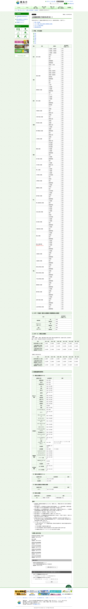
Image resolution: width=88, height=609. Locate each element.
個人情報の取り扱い (40, 597)
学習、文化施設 (37, 22)
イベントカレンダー (21, 55)
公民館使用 (18, 13)
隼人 (35, 41)
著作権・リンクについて (50, 597)
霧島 (35, 39)
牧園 (35, 38)
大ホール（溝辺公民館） (39, 25)
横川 (35, 36)
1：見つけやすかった (38, 579)
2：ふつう (46, 579)
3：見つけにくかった (54, 579)
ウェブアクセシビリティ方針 (61, 597)
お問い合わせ (25, 597)
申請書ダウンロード (20, 22)
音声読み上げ (60, 1)
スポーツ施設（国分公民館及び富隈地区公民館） (43, 23)
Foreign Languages (69, 1)
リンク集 (69, 597)
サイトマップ (18, 597)
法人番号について (36, 604)
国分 (35, 33)
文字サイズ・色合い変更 (51, 1)
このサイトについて (32, 597)
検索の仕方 (72, 3)
